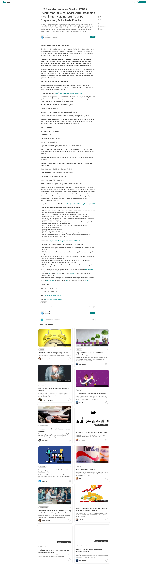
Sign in (134, 2)
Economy (79, 505)
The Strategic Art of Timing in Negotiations (53, 353)
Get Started (142, 2)
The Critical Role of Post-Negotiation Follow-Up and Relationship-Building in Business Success (54, 512)
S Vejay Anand (82, 440)
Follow (92, 36)
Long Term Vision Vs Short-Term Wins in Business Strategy (89, 354)
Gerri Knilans (45, 560)
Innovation (42, 385)
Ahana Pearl (45, 481)
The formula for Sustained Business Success (91, 393)
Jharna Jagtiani (46, 359)
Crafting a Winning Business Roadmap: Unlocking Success (89, 550)
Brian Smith (45, 440)
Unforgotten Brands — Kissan (86, 469)
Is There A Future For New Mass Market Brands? (92, 432)
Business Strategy (81, 545)
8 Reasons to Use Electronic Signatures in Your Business (54, 430)
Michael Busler (83, 519)
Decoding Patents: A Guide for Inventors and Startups (53, 389)
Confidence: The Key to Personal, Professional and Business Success (54, 551)
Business (44, 302)
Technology (42, 466)
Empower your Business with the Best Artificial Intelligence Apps (54, 471)
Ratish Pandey (82, 364)
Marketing (42, 546)
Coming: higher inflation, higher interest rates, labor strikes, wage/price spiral (91, 509)
